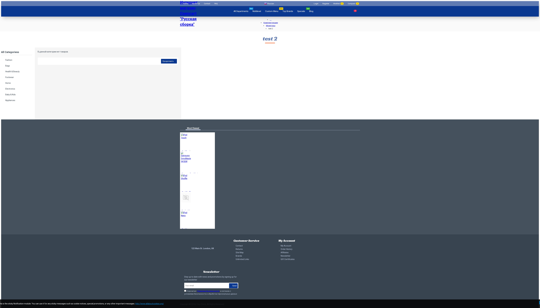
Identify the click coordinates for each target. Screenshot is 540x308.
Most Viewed (193, 128)
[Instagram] (205, 254)
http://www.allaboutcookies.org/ (149, 304)
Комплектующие (271, 23)
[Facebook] (194, 254)
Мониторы (270, 26)
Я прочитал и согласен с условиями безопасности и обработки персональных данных (210, 292)
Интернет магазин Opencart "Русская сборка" (189, 13)
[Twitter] (200, 254)
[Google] (211, 254)
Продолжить (168, 61)
